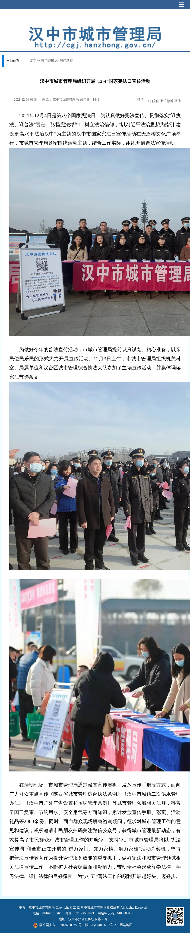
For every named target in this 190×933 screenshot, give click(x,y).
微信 (177, 101)
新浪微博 (166, 101)
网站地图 (126, 925)
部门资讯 (47, 61)
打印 (140, 99)
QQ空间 (153, 101)
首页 (32, 61)
